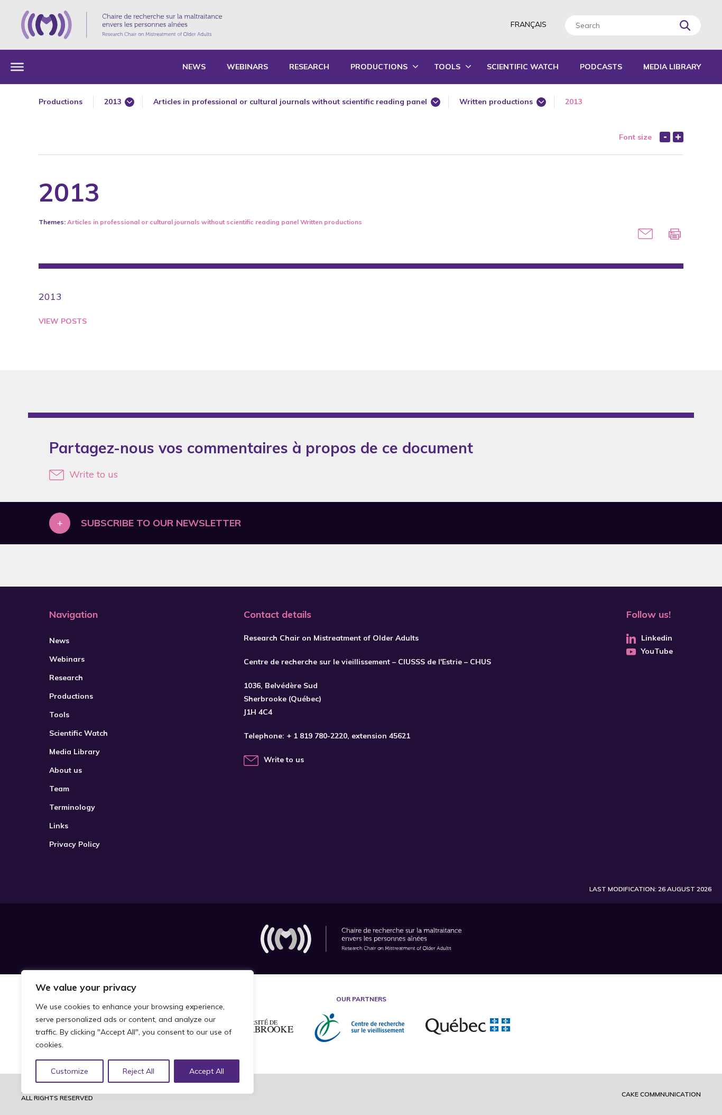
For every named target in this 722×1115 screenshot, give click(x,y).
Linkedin (656, 638)
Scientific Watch (523, 66)
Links (58, 825)
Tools (447, 66)
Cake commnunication (661, 1094)
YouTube (657, 651)
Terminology (72, 807)
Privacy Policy (74, 844)
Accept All (206, 1071)
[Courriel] (645, 234)
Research (309, 66)
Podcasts (601, 66)
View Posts (63, 321)
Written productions (496, 101)
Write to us (93, 474)
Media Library (672, 66)
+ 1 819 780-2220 (316, 736)
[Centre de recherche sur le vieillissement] (359, 1028)
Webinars (247, 66)
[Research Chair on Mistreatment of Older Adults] (121, 25)
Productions (379, 66)
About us (65, 770)
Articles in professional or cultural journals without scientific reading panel (290, 101)
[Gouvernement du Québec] (468, 1027)
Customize (69, 1071)
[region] (137, 1032)
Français (529, 24)
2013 (112, 101)
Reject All (138, 1071)
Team (59, 788)
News (194, 66)
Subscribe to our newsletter (161, 523)
